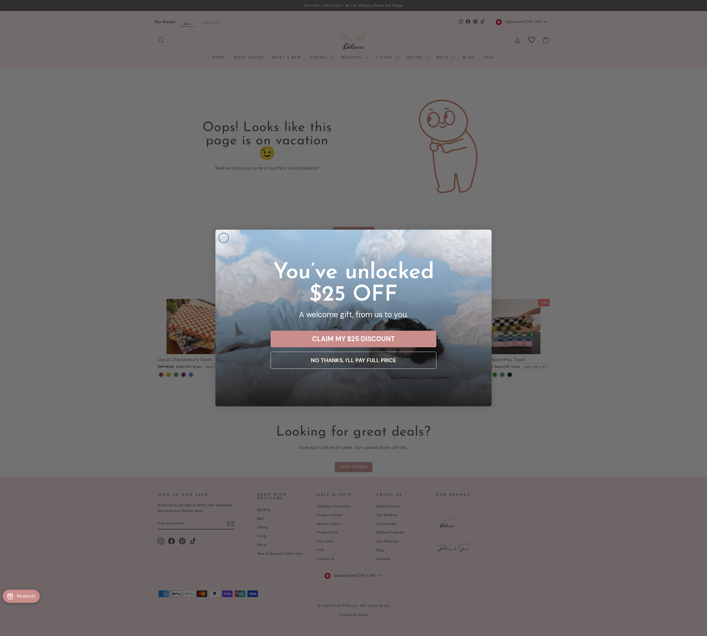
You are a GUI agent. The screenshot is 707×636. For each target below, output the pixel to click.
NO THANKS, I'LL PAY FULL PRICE (353, 360)
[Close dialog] (224, 238)
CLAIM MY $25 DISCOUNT (353, 339)
